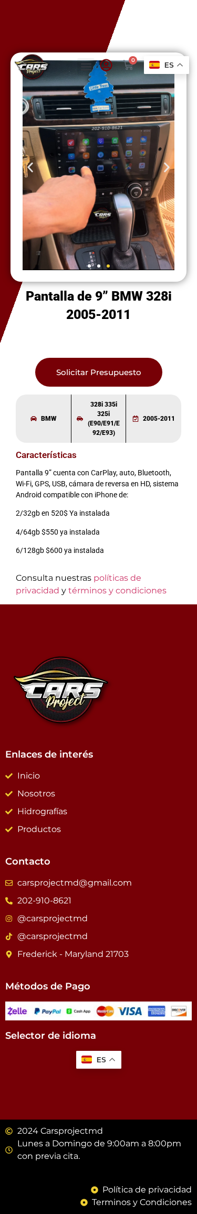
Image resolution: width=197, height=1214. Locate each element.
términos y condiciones (117, 590)
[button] (86, 67)
